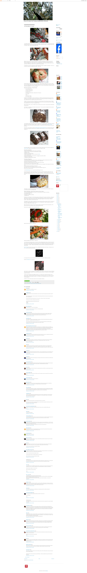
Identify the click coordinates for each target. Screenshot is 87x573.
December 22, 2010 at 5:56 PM (30, 490)
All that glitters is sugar (60, 209)
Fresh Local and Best (29, 525)
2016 (57, 196)
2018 (57, 194)
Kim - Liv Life (27, 474)
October (59, 220)
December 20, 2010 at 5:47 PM (30, 336)
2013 (57, 199)
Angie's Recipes (28, 421)
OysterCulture (28, 549)
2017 (57, 195)
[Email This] (34, 282)
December (59, 203)
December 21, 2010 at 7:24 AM (30, 425)
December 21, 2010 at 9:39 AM (30, 435)
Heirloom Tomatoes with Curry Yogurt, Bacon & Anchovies (58, 139)
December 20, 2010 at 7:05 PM (30, 348)
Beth (26, 399)
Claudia (27, 350)
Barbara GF (27, 519)
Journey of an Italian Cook (59, 43)
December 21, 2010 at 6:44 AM (30, 418)
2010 (57, 202)
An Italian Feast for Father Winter (59, 212)
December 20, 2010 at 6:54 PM (30, 342)
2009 (57, 231)
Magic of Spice (28, 382)
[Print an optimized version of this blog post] (27, 281)
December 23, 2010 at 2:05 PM (30, 523)
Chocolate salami (28, 283)
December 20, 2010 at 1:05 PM (30, 290)
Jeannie (27, 338)
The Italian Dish (58, 118)
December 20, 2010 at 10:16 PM (30, 379)
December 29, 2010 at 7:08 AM (30, 547)
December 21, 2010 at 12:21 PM (30, 447)
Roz (26, 538)
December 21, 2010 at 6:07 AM (30, 413)
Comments (58, 58)
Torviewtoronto (28, 433)
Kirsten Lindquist (28, 372)
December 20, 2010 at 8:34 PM (30, 364)
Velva (27, 464)
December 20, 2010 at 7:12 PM (30, 354)
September (59, 221)
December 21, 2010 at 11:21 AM (30, 440)
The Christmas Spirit (59, 208)
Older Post (52, 558)
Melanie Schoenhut (28, 544)
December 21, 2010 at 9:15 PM (30, 462)
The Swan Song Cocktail (60, 147)
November (59, 219)
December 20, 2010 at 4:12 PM (30, 323)
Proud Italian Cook (28, 505)
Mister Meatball (28, 306)
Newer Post (25, 558)
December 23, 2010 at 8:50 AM (30, 510)
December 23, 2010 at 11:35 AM (30, 517)
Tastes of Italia (50, 124)
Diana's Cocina (28, 437)
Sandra (27, 288)
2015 (57, 197)
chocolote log (31, 283)
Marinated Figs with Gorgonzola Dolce (59, 205)
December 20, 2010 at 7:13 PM (30, 359)
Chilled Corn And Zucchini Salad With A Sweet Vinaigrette (58, 104)
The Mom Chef (29, 259)
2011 (57, 201)
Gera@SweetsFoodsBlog (29, 492)
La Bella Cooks (28, 333)
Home (39, 558)
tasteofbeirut (27, 393)
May (58, 225)
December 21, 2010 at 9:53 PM (30, 479)
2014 (57, 198)
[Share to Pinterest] (38, 282)
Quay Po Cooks (26, 247)
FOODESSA (27, 292)
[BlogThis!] (35, 282)
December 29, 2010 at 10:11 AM (30, 555)
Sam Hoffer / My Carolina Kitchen (30, 406)
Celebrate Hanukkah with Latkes (60, 217)
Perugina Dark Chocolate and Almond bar (40, 127)
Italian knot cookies (35, 283)
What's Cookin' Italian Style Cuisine (58, 95)
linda (26, 344)
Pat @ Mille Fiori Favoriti (29, 449)
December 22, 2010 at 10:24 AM (30, 485)
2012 (57, 200)
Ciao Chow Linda (28, 312)
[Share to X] (36, 282)
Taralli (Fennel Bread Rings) (61, 78)
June (58, 224)
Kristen (27, 367)
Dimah (27, 411)
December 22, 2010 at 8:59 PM (30, 497)
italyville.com (58, 130)
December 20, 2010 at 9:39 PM (30, 375)
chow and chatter (28, 377)
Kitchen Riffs (58, 145)
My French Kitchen (58, 141)
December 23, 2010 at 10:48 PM (30, 528)
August (58, 222)
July (58, 223)
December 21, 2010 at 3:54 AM (30, 403)
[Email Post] (32, 282)
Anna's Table (27, 387)
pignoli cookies (39, 283)
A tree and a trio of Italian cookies (60, 213)
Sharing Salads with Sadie (61, 82)
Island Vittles (27, 318)
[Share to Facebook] (37, 282)
